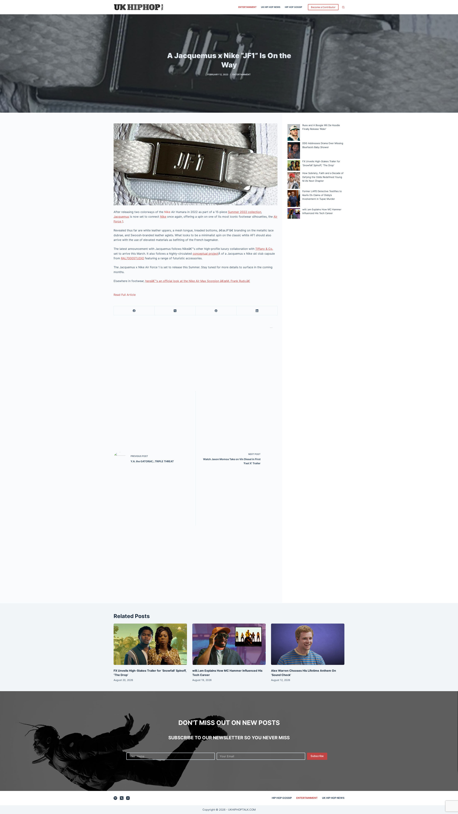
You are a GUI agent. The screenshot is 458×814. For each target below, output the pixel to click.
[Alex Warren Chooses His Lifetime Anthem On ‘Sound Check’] (307, 644)
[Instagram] (128, 798)
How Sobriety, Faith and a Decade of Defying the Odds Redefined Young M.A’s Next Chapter (323, 177)
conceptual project (205, 253)
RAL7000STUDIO (132, 258)
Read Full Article (125, 294)
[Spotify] (115, 798)
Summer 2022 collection (244, 212)
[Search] (343, 7)
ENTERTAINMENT (247, 7)
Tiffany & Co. (264, 249)
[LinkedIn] (257, 310)
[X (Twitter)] (175, 310)
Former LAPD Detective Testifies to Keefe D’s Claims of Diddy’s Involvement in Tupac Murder (322, 195)
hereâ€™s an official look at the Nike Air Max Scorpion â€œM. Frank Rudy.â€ (197, 281)
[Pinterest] (216, 310)
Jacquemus (121, 216)
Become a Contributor (323, 7)
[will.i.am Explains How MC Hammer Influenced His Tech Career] (229, 644)
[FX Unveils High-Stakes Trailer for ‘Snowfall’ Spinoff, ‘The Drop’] (150, 644)
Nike (167, 212)
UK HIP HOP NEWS (270, 7)
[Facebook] (134, 310)
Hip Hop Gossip (293, 7)
